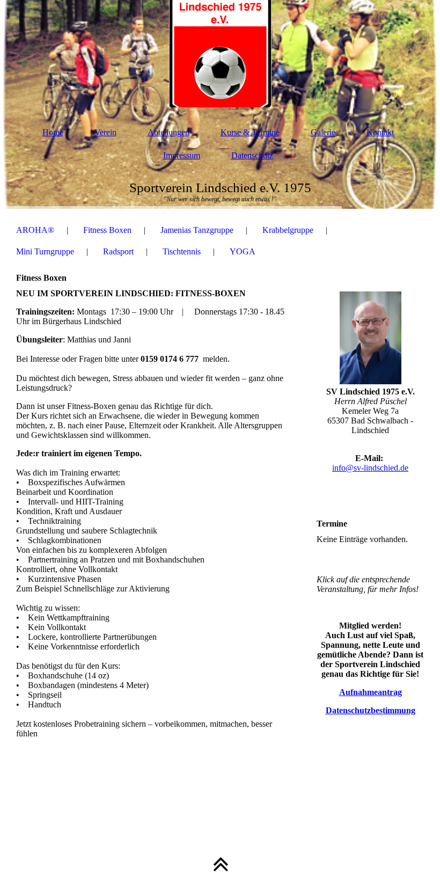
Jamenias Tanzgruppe (196, 230)
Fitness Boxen (107, 230)
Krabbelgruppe (287, 230)
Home (52, 132)
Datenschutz (252, 155)
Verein (105, 132)
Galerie (323, 132)
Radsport (118, 251)
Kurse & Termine (250, 132)
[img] (220, 53)
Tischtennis (182, 251)
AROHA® (35, 230)
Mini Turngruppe (45, 251)
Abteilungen (168, 132)
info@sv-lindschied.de (370, 467)
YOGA (242, 251)
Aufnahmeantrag (370, 692)
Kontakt (380, 132)
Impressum (181, 155)
